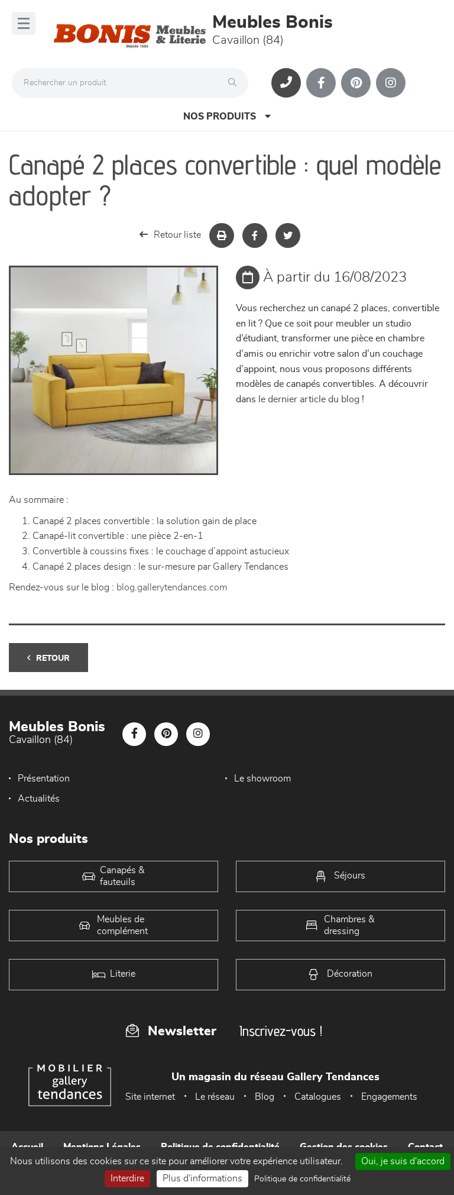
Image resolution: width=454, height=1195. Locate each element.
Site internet (150, 1097)
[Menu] (23, 23)
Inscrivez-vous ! (280, 1030)
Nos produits (219, 116)
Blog (264, 1097)
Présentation (44, 778)
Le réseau (215, 1097)
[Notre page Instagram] (391, 83)
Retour (53, 658)
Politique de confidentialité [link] (302, 1179)
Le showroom (262, 778)
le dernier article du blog (308, 399)
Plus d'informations (202, 1178)
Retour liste (177, 235)
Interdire (127, 1178)
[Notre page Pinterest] (356, 83)
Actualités (39, 798)
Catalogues (317, 1097)
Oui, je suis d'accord (403, 1161)
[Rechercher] (235, 83)
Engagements (389, 1097)
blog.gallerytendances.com (171, 587)
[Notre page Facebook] (321, 83)
